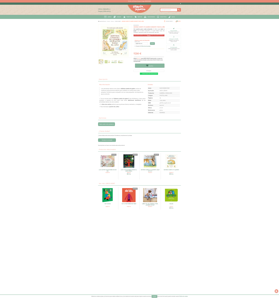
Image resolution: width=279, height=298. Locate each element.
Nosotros (163, 17)
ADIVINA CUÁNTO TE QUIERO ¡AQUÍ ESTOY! (150, 170)
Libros (109, 17)
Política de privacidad (145, 46)
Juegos (119, 17)
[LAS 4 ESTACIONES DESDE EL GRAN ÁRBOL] (128, 161)
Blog (173, 17)
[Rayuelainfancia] (139, 8)
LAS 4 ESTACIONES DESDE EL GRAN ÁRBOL (129, 170)
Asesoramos (151, 17)
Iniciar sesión (169, 21)
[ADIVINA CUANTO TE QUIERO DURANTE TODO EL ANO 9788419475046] (107, 62)
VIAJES (171, 203)
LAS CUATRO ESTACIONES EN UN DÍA (107, 170)
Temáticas (129, 17)
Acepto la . (143, 46)
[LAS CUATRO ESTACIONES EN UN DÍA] (107, 161)
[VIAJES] (171, 195)
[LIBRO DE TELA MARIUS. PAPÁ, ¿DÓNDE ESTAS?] (150, 195)
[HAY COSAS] (107, 195)
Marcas (140, 17)
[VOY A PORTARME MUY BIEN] (128, 195)
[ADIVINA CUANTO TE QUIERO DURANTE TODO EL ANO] (101, 62)
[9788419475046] (114, 62)
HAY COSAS (108, 203)
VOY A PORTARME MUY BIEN (129, 203)
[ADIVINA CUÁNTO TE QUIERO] (171, 161)
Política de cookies (183, 296)
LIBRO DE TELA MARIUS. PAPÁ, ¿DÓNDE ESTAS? (150, 204)
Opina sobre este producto (106, 124)
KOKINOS (136, 25)
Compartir (149, 70)
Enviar (152, 43)
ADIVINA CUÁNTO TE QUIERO (171, 169)
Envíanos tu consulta (107, 140)
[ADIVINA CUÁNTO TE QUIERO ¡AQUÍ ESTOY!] (150, 161)
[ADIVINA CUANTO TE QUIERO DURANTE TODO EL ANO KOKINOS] (121, 62)
